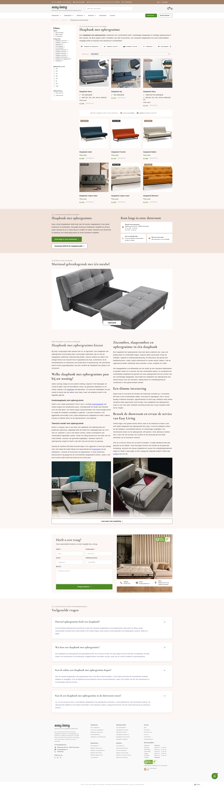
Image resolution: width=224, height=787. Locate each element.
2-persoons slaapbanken (97, 729)
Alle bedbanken (95, 745)
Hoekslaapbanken (95, 734)
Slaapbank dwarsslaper (97, 732)
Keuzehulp (165, 2)
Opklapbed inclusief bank (123, 736)
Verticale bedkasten (121, 750)
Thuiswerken (147, 736)
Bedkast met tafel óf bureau (123, 755)
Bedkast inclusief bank (122, 752)
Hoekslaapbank (165, 46)
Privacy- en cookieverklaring (136, 784)
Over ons (146, 734)
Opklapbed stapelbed (121, 739)
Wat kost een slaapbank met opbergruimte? (77, 647)
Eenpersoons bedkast (122, 757)
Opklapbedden (121, 725)
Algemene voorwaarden (98, 784)
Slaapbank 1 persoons (132, 46)
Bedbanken (94, 743)
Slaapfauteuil (149, 46)
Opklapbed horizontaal (122, 729)
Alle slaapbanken (95, 727)
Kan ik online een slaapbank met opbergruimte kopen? (83, 670)
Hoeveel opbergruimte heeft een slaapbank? (77, 621)
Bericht (58, 566)
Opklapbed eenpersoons (122, 734)
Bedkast (91, 15)
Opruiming (102, 15)
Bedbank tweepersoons (97, 755)
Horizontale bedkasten (122, 748)
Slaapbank (55, 15)
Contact (112, 15)
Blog (158, 2)
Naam (58, 549)
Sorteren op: (85, 54)
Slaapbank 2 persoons (112, 46)
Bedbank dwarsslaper (96, 752)
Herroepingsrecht (148, 739)
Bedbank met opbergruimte (98, 750)
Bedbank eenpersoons (96, 748)
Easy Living (55, 20)
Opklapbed (67, 15)
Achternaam (90, 549)
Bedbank (80, 15)
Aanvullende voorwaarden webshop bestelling (116, 784)
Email (58, 558)
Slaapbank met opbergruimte (91, 46)
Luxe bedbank (94, 757)
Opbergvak (112, 323)
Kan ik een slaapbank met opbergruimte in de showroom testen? (88, 695)
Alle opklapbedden (121, 727)
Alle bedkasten (120, 745)
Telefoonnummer (91, 558)
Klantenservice (148, 732)
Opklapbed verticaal (121, 732)
